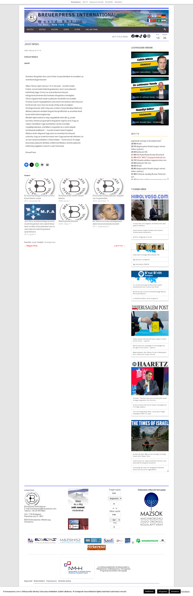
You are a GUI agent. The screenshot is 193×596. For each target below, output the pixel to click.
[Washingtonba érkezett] (74, 212)
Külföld (42, 29)
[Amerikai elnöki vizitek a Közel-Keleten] (74, 186)
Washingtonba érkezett (68, 221)
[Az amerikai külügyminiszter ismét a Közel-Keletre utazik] (40, 186)
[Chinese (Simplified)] (154, 20)
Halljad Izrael (92, 29)
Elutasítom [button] (175, 591)
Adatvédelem (39, 581)
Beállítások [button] (149, 591)
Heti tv (135, 134)
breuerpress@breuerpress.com (43, 509)
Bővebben (185, 591)
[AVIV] (30, 543)
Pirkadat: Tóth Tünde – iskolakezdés (146, 97)
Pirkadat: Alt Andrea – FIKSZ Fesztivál (147, 72)
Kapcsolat (28, 581)
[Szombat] (127, 543)
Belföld (30, 29)
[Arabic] (159, 20)
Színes (66, 29)
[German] (163, 16)
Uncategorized (49, 242)
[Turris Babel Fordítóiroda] (93, 543)
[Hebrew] (154, 16)
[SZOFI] (109, 543)
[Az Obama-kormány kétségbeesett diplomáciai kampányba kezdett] (108, 212)
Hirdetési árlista (64, 581)
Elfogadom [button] (163, 591)
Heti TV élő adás (120, 37)
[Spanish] (159, 16)
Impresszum (51, 581)
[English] (149, 16)
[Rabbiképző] (133, 543)
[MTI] (119, 543)
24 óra (77, 29)
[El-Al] (45, 543)
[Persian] (163, 20)
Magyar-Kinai (30, 246)
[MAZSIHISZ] (70, 543)
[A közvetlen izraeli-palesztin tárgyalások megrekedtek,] (108, 186)
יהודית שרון (119, 246)
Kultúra (54, 29)
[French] (149, 20)
